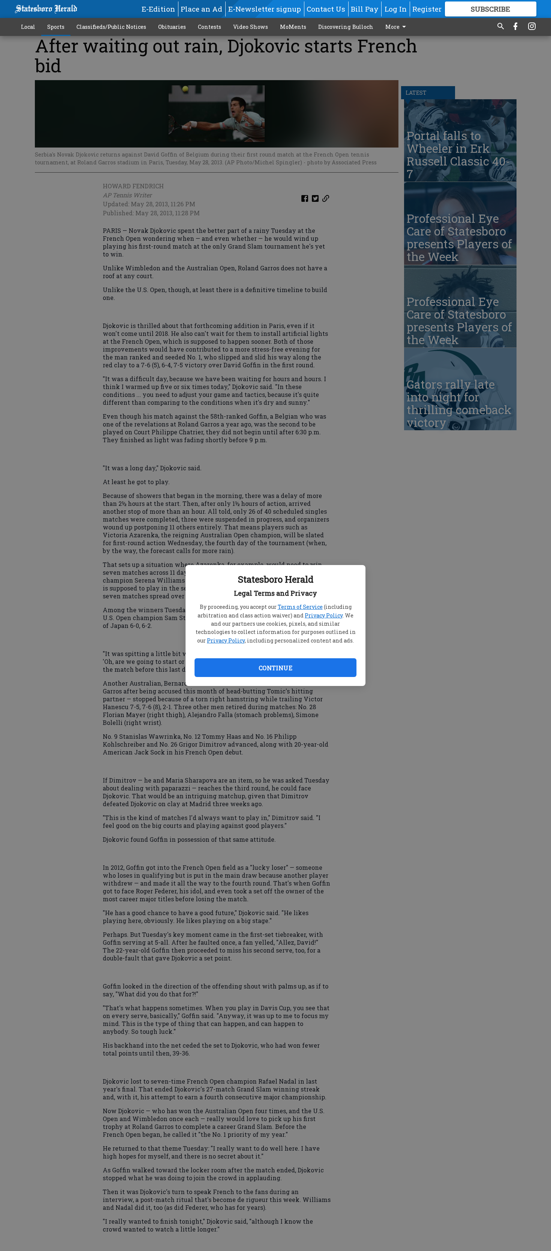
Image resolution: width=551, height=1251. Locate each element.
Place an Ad (201, 8)
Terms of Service (300, 606)
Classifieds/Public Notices (111, 26)
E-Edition (158, 8)
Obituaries (172, 26)
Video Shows (250, 26)
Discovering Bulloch (345, 26)
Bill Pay (365, 8)
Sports (55, 26)
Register (427, 8)
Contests (209, 26)
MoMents (293, 26)
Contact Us (326, 8)
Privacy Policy (324, 615)
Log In (396, 8)
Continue (275, 668)
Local (28, 26)
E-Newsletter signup (264, 8)
